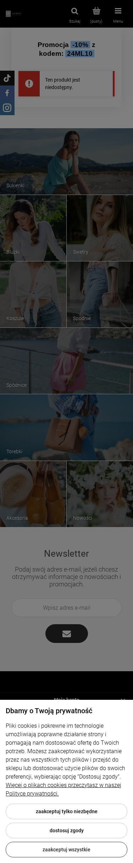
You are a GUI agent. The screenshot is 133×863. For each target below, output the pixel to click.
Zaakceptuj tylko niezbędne (67, 811)
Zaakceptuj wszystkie (66, 849)
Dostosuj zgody (67, 830)
